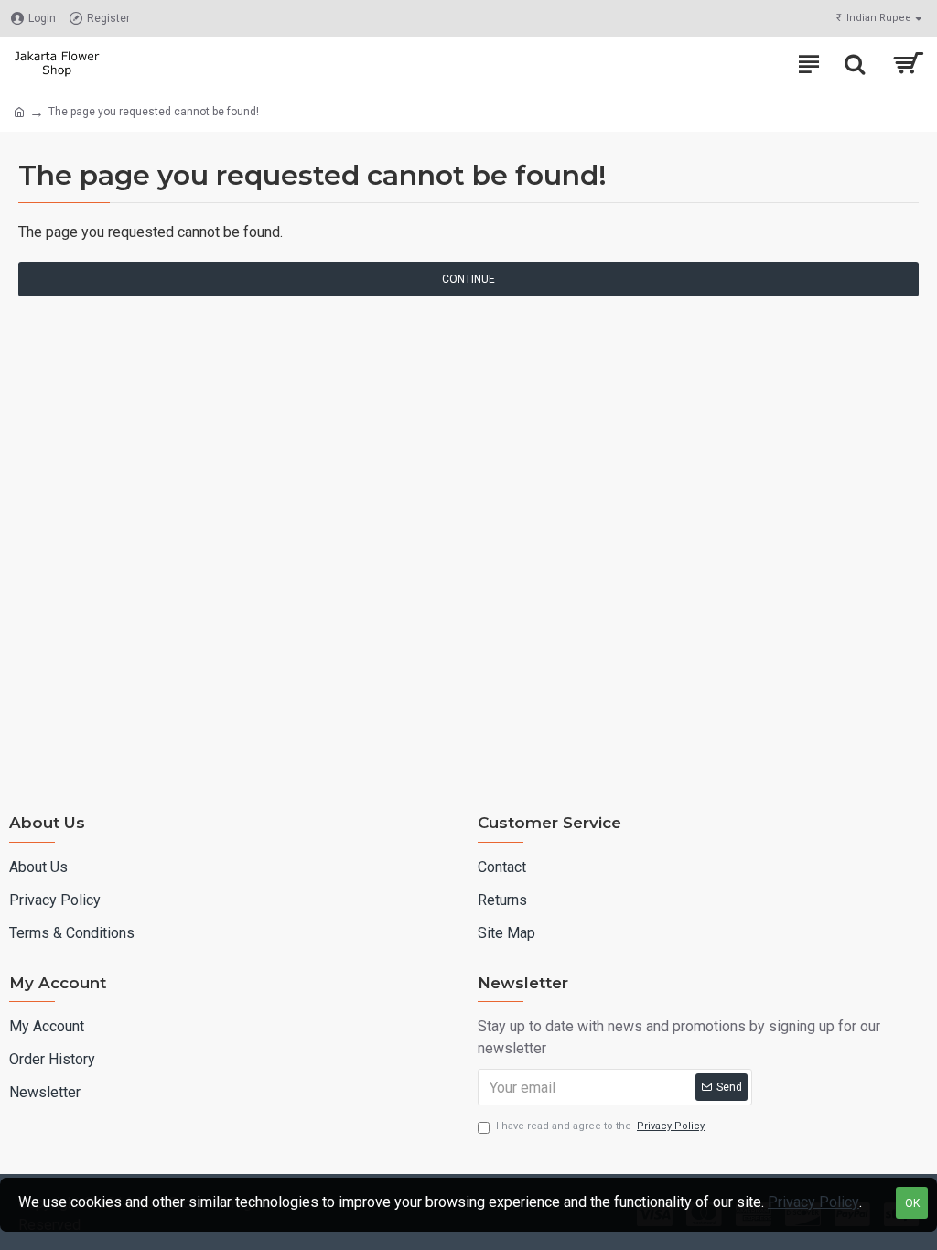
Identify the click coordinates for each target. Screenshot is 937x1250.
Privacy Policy (813, 1202)
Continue (468, 279)
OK (912, 1203)
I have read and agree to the (600, 1126)
